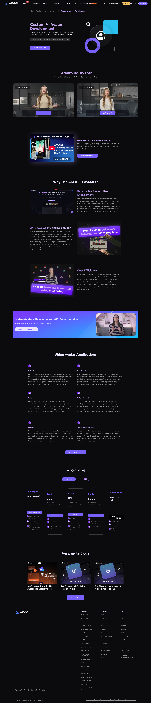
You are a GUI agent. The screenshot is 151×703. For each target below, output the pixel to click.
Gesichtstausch (85, 632)
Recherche (124, 622)
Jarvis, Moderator (86, 663)
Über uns (123, 615)
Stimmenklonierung (86, 677)
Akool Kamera (85, 643)
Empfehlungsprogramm (127, 640)
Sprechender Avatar (86, 629)
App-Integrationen (106, 650)
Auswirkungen (36, 3)
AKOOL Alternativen (106, 636)
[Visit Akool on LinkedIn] (32, 690)
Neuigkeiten (124, 625)
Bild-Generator (85, 650)
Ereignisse (123, 629)
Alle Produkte (84, 615)
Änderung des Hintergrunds (85, 654)
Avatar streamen (85, 618)
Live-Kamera (84, 636)
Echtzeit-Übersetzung (87, 670)
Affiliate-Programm (126, 636)
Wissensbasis (104, 647)
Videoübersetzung (86, 625)
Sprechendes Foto (86, 647)
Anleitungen (104, 632)
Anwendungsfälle (106, 622)
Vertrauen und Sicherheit (125, 651)
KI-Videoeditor (85, 640)
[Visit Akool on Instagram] (36, 690)
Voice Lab (84, 684)
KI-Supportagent (86, 666)
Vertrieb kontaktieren (114, 3)
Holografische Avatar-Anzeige (87, 688)
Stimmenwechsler (86, 680)
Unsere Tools (104, 643)
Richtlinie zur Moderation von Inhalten (127, 656)
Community (104, 654)
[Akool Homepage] (11, 3)
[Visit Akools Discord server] (24, 690)
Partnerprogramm (126, 647)
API (75, 3)
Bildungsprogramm (126, 643)
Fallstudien (104, 615)
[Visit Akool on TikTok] (16, 690)
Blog (122, 618)
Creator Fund (124, 632)
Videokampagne (85, 659)
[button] (25, 3)
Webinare (103, 629)
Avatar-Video (84, 622)
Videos (103, 625)
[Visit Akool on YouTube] (20, 690)
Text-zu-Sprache (86, 673)
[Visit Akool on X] (28, 690)
